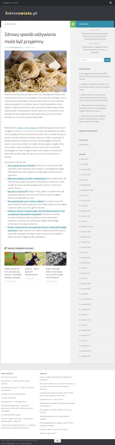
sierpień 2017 (86, 309)
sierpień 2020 (86, 289)
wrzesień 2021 (86, 258)
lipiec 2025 (84, 195)
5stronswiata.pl (15, 47)
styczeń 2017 (85, 346)
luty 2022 (84, 252)
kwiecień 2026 (86, 169)
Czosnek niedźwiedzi (8, 398)
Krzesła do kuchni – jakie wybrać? (51, 399)
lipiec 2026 (84, 159)
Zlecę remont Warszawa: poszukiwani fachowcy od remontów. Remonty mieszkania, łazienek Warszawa (57, 386)
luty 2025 (84, 206)
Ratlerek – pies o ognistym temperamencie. (32, 272)
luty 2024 (84, 221)
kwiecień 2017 (86, 330)
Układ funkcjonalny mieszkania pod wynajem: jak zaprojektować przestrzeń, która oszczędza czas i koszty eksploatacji (93, 97)
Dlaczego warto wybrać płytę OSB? (13, 394)
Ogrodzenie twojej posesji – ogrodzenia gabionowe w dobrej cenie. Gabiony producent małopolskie (17, 408)
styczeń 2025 (85, 211)
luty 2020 (84, 294)
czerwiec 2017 (86, 320)
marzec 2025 (85, 201)
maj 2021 (84, 268)
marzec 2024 (85, 216)
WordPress (11, 443)
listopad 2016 (86, 356)
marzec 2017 (85, 335)
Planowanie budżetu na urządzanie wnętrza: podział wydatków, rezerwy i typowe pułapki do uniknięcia (92, 119)
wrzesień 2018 (86, 299)
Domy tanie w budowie (9, 377)
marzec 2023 (85, 242)
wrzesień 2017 (86, 304)
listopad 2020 (86, 284)
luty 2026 (84, 180)
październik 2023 (87, 226)
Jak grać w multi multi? (18, 191)
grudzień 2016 (86, 351)
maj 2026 (84, 164)
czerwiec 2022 (86, 247)
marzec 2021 (85, 273)
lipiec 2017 (84, 315)
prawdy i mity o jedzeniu (27, 127)
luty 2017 (84, 341)
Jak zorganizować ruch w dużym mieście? (26, 201)
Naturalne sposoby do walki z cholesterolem (27, 178)
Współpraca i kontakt (11, 3)
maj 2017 (84, 325)
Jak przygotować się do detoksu (21, 165)
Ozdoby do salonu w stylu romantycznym (54, 429)
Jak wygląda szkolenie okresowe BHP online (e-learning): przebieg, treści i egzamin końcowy (94, 76)
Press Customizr (26, 443)
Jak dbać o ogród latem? (48, 433)
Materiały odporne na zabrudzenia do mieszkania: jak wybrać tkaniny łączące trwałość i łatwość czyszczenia (93, 108)
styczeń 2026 (85, 185)
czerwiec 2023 (86, 232)
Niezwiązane (10, 24)
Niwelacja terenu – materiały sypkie (13, 402)
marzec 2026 (85, 175)
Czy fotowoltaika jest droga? (11, 415)
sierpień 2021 (86, 263)
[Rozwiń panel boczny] (73, 24)
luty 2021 (84, 278)
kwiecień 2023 (86, 237)
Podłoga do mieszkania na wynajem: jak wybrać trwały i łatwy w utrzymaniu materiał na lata (94, 87)
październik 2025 (87, 190)
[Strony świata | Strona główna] (20, 13)
